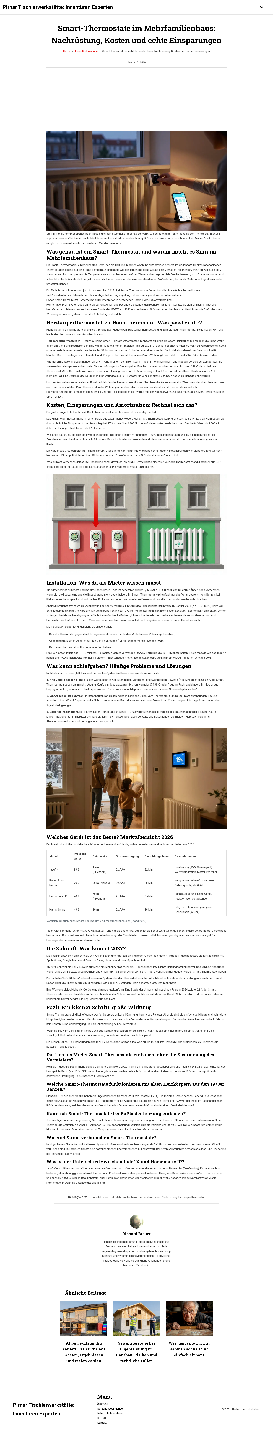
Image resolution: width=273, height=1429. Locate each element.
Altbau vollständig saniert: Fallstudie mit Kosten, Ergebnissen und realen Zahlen (84, 1352)
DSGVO (101, 1418)
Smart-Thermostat (103, 1197)
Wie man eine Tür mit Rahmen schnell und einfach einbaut (189, 1349)
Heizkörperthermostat (191, 1197)
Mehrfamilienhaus (126, 1197)
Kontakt (102, 1422)
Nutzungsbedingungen (110, 1408)
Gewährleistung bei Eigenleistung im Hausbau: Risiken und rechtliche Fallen (136, 1352)
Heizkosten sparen (149, 1197)
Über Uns (102, 1403)
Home (67, 51)
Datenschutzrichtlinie (110, 1413)
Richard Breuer (136, 1233)
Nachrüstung (169, 1197)
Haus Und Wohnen (86, 51)
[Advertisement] (136, 99)
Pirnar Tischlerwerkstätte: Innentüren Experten (58, 7)
